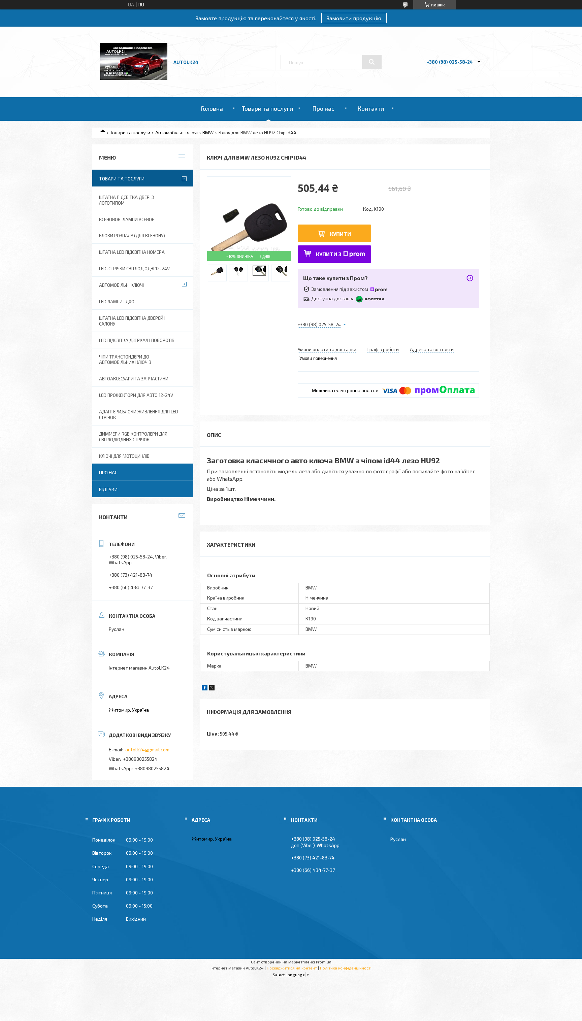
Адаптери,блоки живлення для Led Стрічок (138, 414)
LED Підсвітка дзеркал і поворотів (136, 340)
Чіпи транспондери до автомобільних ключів (125, 359)
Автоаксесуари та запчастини (133, 378)
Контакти (370, 108)
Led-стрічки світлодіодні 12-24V (134, 268)
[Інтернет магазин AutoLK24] (133, 78)
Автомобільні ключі (176, 132)
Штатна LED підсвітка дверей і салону (132, 321)
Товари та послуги (267, 108)
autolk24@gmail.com (147, 749)
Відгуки (108, 489)
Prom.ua (323, 961)
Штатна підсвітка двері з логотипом (126, 200)
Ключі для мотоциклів (124, 456)
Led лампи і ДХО (116, 301)
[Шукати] (372, 62)
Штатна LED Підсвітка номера (132, 252)
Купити (340, 234)
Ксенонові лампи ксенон (127, 219)
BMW (208, 132)
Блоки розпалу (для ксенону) (132, 235)
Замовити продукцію (354, 18)
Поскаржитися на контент (292, 967)
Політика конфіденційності (345, 967)
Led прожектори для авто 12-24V (136, 395)
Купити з (329, 254)
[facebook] (204, 688)
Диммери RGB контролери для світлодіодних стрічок (133, 436)
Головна (211, 108)
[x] (212, 688)
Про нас (323, 108)
